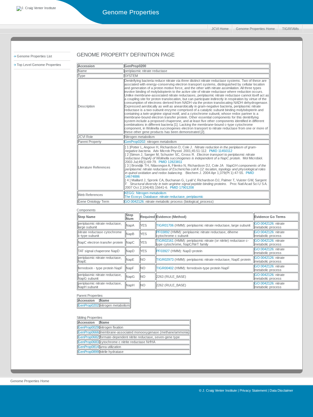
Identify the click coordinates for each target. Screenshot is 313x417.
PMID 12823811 (170, 162)
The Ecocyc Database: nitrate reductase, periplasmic (163, 196)
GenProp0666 (88, 332)
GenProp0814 (88, 347)
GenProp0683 (88, 342)
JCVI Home (220, 29)
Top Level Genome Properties (39, 65)
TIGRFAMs (290, 29)
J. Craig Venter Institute (219, 390)
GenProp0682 (88, 337)
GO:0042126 (134, 201)
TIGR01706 (165, 225)
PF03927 (163, 251)
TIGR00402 (165, 268)
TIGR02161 (165, 240)
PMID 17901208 (182, 187)
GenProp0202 (134, 141)
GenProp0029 (88, 327)
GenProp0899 (88, 352)
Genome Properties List (34, 56)
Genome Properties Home (255, 29)
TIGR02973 (165, 259)
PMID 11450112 (220, 151)
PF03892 (163, 232)
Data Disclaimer (281, 390)
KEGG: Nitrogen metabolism (145, 193)
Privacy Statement (253, 390)
